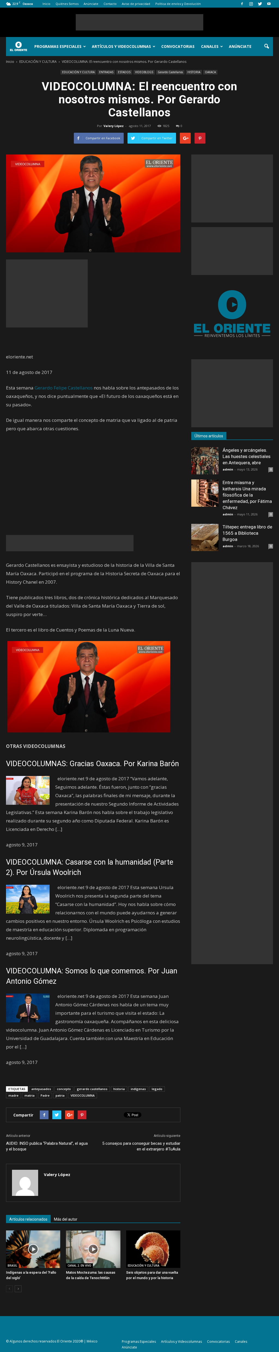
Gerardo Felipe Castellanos (64, 388)
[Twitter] (260, 4)
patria (60, 1095)
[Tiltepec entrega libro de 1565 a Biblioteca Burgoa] (205, 537)
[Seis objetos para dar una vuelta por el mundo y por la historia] (153, 1249)
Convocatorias (178, 46)
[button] (266, 46)
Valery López (114, 126)
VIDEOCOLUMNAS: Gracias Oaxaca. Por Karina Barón (92, 763)
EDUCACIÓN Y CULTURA (78, 72)
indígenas (138, 1089)
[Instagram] (251, 4)
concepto (64, 1089)
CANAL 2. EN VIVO (79, 1265)
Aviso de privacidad (136, 4)
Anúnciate (91, 4)
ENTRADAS (106, 72)
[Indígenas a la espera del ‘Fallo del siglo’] (33, 1249)
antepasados (41, 1089)
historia (119, 1089)
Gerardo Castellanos (170, 72)
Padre (45, 1095)
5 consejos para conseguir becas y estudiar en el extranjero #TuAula (141, 1146)
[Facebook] (242, 4)
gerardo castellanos (92, 1089)
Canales (210, 46)
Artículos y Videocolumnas (121, 46)
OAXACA (210, 72)
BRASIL (12, 1265)
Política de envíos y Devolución (178, 4)
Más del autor (65, 1219)
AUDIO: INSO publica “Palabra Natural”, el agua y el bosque (47, 1146)
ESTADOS (124, 72)
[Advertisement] (139, 22)
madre (13, 1095)
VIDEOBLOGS (144, 72)
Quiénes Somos (67, 4)
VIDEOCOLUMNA (83, 1095)
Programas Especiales (57, 46)
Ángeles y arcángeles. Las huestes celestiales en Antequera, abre (247, 456)
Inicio (46, 4)
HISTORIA (193, 72)
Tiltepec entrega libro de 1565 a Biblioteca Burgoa (247, 533)
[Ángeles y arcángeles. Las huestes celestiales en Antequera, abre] (205, 460)
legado (157, 1089)
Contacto (110, 4)
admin (228, 469)
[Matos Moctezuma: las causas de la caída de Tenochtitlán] (93, 1249)
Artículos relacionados (28, 1219)
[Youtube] (269, 4)
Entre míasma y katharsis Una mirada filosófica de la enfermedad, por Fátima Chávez (247, 495)
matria (30, 1095)
